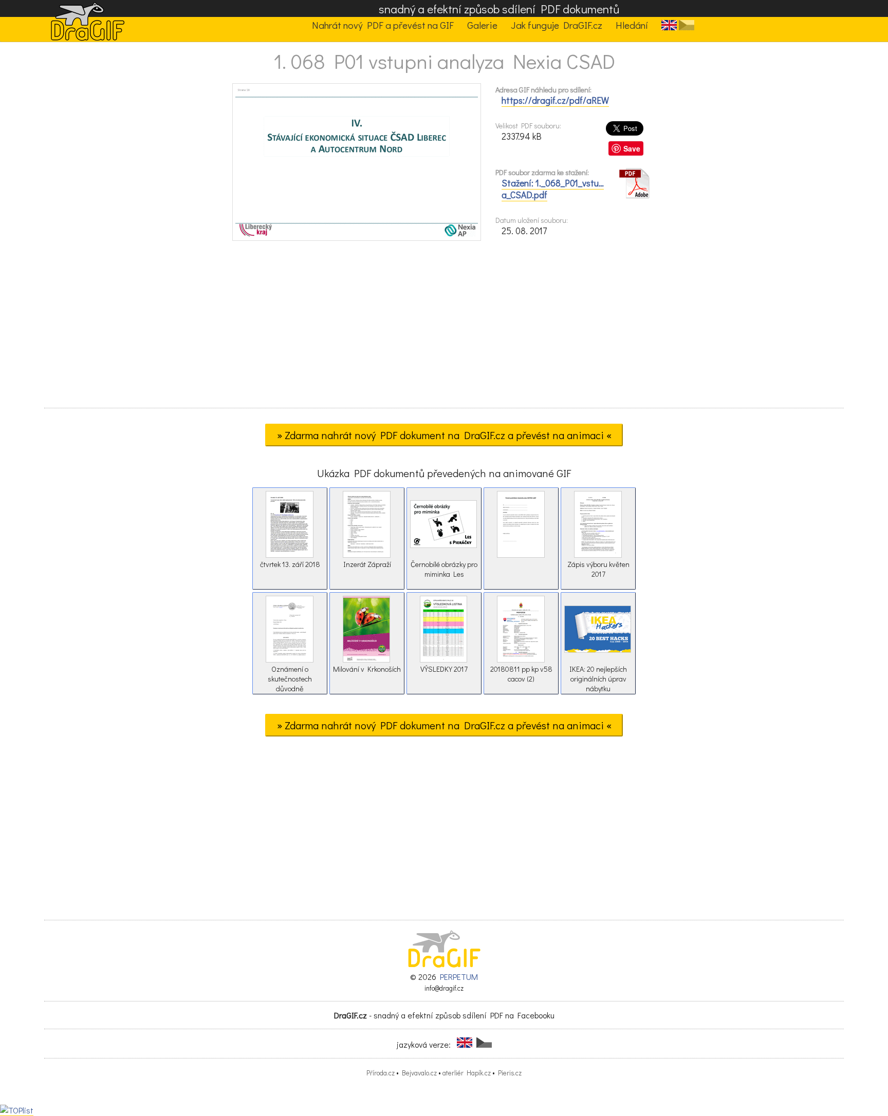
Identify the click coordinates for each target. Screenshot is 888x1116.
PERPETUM (459, 976)
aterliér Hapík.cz (466, 1072)
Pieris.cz (510, 1072)
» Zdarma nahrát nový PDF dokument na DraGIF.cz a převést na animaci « (444, 435)
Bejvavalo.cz (419, 1072)
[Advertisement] (444, 328)
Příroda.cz (380, 1072)
